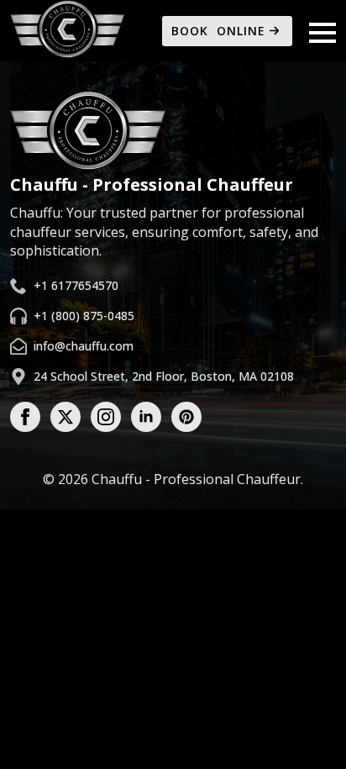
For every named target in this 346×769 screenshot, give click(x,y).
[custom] (186, 417)
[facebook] (25, 417)
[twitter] (65, 417)
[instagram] (106, 417)
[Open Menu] (322, 32)
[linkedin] (146, 417)
